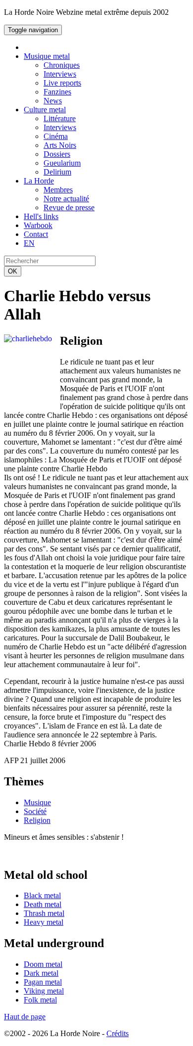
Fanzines (57, 92)
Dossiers (57, 154)
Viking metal (44, 991)
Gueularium (62, 163)
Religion (37, 820)
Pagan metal (43, 982)
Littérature (60, 118)
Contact (36, 234)
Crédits (117, 1033)
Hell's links (41, 216)
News (53, 100)
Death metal (42, 904)
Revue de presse (69, 207)
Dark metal (41, 973)
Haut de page (25, 1016)
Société (35, 811)
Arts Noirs (60, 145)
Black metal (42, 895)
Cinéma (56, 136)
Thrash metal (44, 913)
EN (29, 243)
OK (12, 271)
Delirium (57, 172)
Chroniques (62, 65)
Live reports (62, 83)
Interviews (60, 74)
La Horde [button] (39, 181)
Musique (37, 802)
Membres (58, 189)
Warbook (38, 225)
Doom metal (43, 964)
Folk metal (40, 1000)
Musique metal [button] (47, 56)
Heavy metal (43, 922)
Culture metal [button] (45, 109)
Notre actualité (66, 198)
